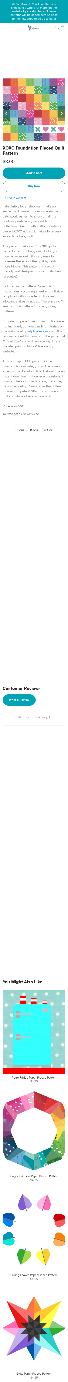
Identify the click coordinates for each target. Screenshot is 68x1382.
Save (49, 430)
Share (21, 430)
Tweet (35, 430)
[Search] (57, 27)
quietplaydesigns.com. (40, 331)
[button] (6, 113)
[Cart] (64, 27)
